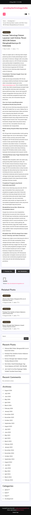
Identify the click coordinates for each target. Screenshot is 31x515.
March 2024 (8, 477)
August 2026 (8, 390)
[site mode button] (25, 14)
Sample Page (15, 512)
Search (4, 336)
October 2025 (8, 420)
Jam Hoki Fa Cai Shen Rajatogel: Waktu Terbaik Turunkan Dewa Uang (16, 370)
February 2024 (9, 480)
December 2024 (9, 450)
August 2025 (8, 426)
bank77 (7, 492)
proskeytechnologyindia (15, 8)
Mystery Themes (20, 510)
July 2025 (7, 429)
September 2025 (9, 423)
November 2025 (9, 417)
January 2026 (8, 411)
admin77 (7, 490)
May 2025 (7, 435)
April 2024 (7, 474)
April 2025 (7, 438)
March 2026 (8, 405)
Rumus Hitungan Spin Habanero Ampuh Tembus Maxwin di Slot (13, 326)
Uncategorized (6, 32)
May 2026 (7, 399)
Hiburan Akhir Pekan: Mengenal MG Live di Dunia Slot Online (14, 299)
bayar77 (7, 495)
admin (14, 49)
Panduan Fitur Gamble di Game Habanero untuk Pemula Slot (14, 312)
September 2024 (9, 459)
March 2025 (8, 441)
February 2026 (9, 408)
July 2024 (7, 465)
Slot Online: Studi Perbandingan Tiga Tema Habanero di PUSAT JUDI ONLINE (16, 365)
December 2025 (9, 414)
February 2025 (9, 444)
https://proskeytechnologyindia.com (15, 283)
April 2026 (7, 402)
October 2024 (8, 456)
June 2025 (8, 432)
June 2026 (8, 396)
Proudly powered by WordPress (22, 508)
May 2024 (7, 471)
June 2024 (8, 468)
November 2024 (9, 453)
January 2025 (8, 447)
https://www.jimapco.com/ (9, 85)
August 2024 (8, 462)
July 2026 (7, 393)
